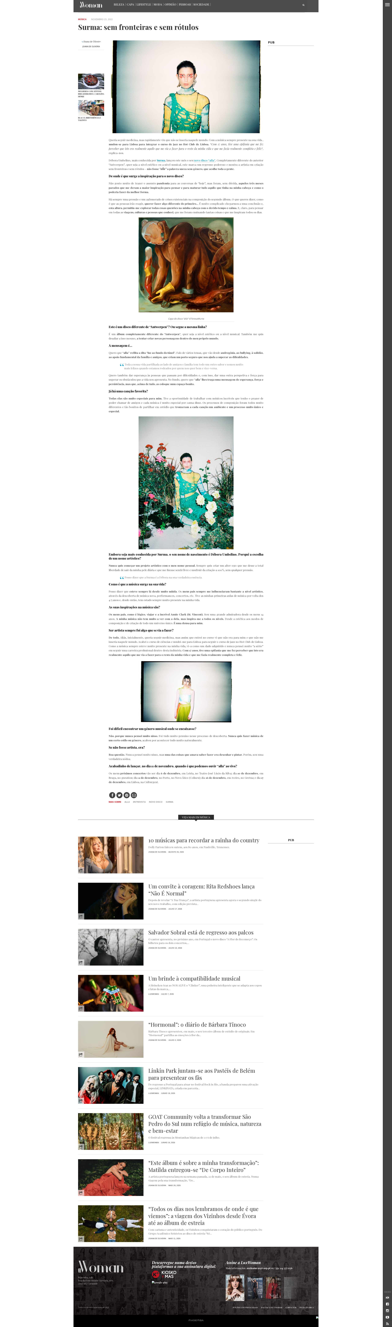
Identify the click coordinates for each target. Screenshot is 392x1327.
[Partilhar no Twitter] (119, 795)
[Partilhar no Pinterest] (126, 795)
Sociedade (201, 4)
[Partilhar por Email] (134, 795)
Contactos (290, 1307)
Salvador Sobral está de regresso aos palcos (201, 932)
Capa (130, 4)
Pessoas (185, 4)
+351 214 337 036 (283, 1268)
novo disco (155, 801)
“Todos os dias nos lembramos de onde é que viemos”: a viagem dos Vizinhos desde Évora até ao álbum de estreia (203, 1215)
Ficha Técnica (307, 1307)
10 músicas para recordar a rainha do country (203, 840)
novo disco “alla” (204, 160)
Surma (169, 801)
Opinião (170, 4)
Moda (158, 4)
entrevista (139, 801)
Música (82, 19)
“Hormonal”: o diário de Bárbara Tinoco (197, 1024)
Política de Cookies (271, 1307)
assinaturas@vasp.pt (258, 1268)
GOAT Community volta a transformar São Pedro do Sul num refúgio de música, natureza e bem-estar (204, 1123)
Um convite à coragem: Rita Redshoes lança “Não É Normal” (201, 890)
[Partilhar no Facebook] (112, 795)
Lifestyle (144, 4)
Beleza (119, 4)
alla (127, 801)
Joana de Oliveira (91, 46)
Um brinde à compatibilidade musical (194, 978)
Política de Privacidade (245, 1307)
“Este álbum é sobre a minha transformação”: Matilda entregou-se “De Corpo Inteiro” (203, 1166)
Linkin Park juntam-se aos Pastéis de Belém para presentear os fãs (201, 1074)
